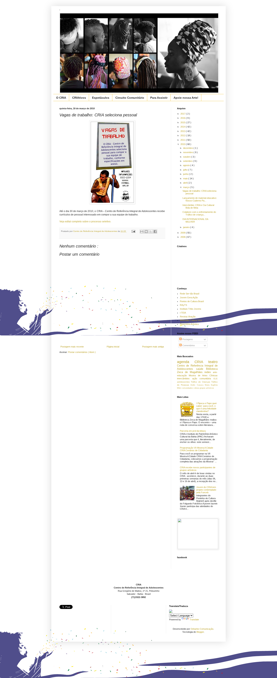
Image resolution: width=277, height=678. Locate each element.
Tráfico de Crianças (201, 382)
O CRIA (61, 97)
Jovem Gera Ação (189, 297)
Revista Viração (187, 316)
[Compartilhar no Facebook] (155, 231)
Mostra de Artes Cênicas (203, 375)
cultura (196, 388)
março (186, 187)
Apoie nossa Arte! (186, 97)
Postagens (187, 339)
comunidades (187, 388)
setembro (188, 161)
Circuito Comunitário (129, 97)
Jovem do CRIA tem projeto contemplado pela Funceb (206, 490)
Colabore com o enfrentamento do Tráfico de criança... (199, 213)
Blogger (200, 632)
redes (208, 372)
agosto (186, 165)
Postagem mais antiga (153, 346)
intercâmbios (184, 378)
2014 (183, 126)
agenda (185, 362)
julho (185, 170)
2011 (183, 140)
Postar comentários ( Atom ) (82, 352)
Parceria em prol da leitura (193, 431)
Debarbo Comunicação (202, 629)
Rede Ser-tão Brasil (189, 293)
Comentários (188, 345)
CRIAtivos (79, 97)
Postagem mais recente (72, 346)
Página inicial (113, 346)
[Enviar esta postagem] (133, 231)
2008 (183, 237)
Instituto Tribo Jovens (190, 309)
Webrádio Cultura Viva (191, 320)
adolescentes (184, 382)
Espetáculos (100, 97)
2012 (183, 135)
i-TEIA (183, 312)
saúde (201, 368)
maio (185, 178)
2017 (183, 113)
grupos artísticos (207, 388)
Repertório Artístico (189, 324)
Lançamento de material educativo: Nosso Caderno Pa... (200, 199)
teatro (213, 362)
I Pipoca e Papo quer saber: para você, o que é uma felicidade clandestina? (206, 407)
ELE (216, 378)
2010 (183, 144)
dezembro (188, 148)
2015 (183, 122)
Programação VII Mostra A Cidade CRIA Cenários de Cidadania (196, 449)
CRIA (201, 362)
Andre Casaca (197, 385)
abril (185, 183)
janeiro (186, 227)
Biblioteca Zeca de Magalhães (197, 370)
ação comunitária (203, 378)
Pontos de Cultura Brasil (192, 301)
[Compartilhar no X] (151, 231)
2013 (183, 131)
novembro (188, 152)
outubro (187, 157)
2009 (183, 232)
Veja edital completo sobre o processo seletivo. (85, 221)
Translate (194, 619)
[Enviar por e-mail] (142, 231)
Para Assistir (158, 97)
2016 (183, 118)
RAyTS (183, 305)
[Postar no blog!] (146, 231)
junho (186, 174)
